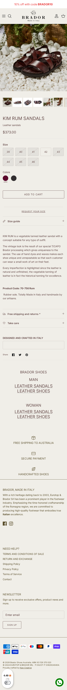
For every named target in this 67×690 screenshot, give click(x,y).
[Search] (11, 16)
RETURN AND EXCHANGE (17, 558)
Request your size (33, 211)
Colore (6, 172)
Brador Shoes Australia (20, 662)
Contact (7, 579)
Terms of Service (12, 574)
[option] (33, 57)
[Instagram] (11, 524)
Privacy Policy (11, 569)
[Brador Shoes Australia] (33, 16)
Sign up (12, 625)
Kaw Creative (26, 668)
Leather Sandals (34, 386)
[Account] (55, 16)
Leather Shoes (33, 391)
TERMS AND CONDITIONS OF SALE (23, 553)
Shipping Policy (11, 563)
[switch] (7, 683)
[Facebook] (5, 524)
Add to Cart (33, 194)
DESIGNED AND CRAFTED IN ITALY (23, 337)
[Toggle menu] (4, 16)
